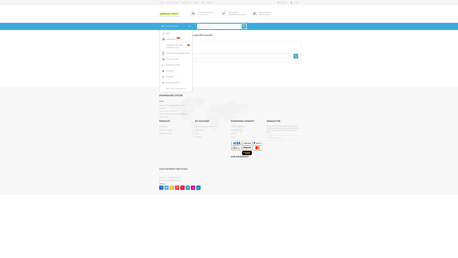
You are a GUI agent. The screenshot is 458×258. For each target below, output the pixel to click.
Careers (196, 3)
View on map (163, 117)
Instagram (193, 188)
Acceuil (161, 3)
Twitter (166, 188)
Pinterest (182, 188)
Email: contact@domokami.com (170, 180)
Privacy (233, 137)
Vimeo (188, 188)
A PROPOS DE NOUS (238, 126)
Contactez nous (236, 130)
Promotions (163, 126)
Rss (172, 188)
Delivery (233, 133)
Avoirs (197, 133)
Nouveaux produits (165, 130)
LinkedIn (198, 188)
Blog (202, 3)
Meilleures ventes (165, 133)
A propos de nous (172, 3)
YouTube (177, 188)
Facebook (161, 188)
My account (202, 121)
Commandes (199, 130)
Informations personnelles (204, 126)
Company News (186, 3)
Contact (209, 3)
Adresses (198, 137)
